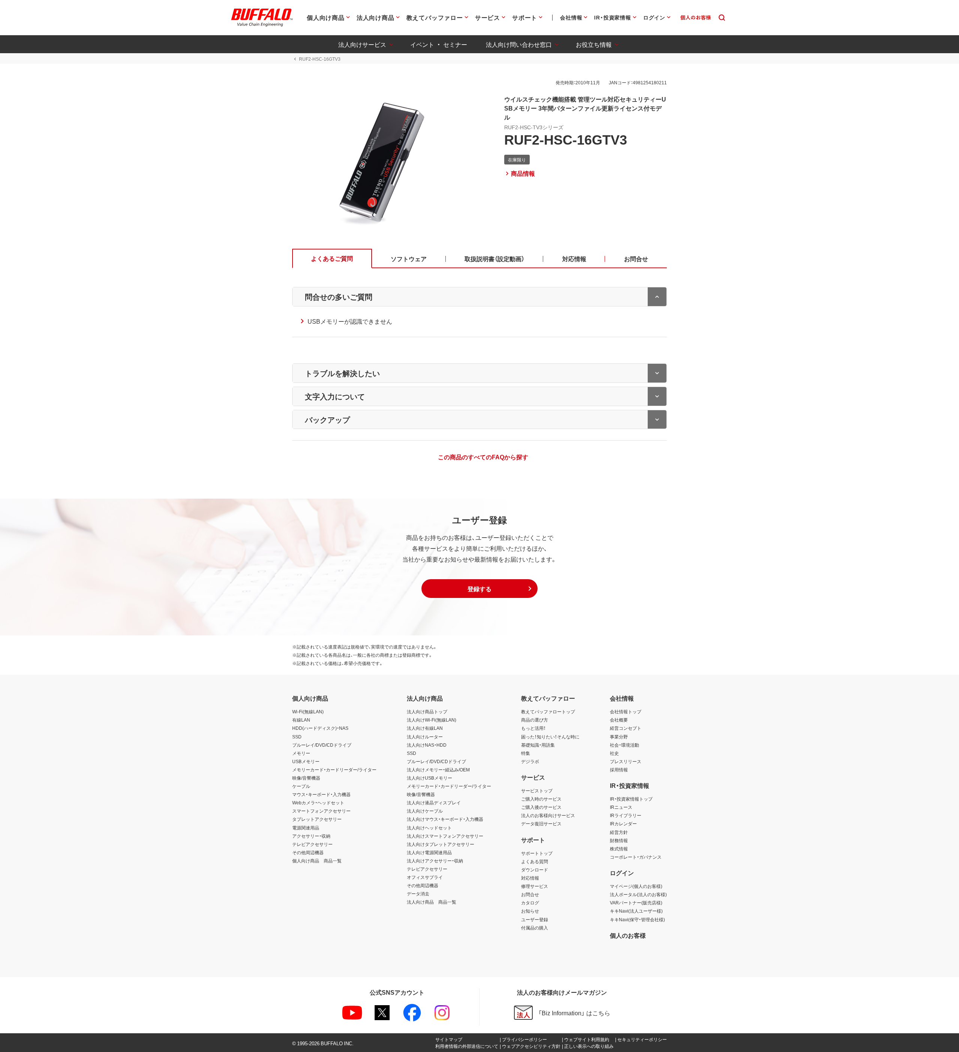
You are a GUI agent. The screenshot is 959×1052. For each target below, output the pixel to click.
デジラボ (530, 761)
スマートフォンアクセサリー (321, 810)
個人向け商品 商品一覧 (317, 860)
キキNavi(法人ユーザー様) (636, 910)
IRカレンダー (623, 823)
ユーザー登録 (534, 919)
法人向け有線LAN (425, 728)
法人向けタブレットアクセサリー (440, 844)
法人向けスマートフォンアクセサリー (445, 835)
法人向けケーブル (425, 810)
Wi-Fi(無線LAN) (308, 711)
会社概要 (619, 719)
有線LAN (301, 719)
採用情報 (619, 769)
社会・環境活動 (624, 744)
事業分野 (619, 736)
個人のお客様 (628, 935)
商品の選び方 (534, 719)
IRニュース (621, 807)
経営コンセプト (625, 728)
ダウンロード (534, 869)
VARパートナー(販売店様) (636, 902)
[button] (479, 588)
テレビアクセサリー (312, 844)
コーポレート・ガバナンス (636, 856)
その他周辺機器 (308, 852)
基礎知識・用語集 (538, 744)
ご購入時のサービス (541, 798)
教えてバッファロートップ (548, 711)
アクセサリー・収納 (311, 835)
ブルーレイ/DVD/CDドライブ (321, 744)
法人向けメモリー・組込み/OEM (438, 769)
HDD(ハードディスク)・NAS (320, 728)
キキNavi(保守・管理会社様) (637, 919)
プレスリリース (625, 761)
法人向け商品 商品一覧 (431, 901)
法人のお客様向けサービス (548, 815)
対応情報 (530, 877)
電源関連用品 (305, 827)
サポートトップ (537, 853)
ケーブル (301, 786)
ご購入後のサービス (541, 807)
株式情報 (619, 848)
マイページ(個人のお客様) (636, 886)
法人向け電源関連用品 (429, 852)
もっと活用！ (533, 728)
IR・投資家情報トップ (631, 798)
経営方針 (619, 832)
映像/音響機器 (306, 777)
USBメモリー (306, 761)
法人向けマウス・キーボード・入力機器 (445, 819)
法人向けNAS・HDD (427, 744)
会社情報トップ (625, 711)
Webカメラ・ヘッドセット (318, 802)
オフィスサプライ (425, 877)
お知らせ (530, 910)
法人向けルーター (425, 736)
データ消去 (418, 893)
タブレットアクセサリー (317, 819)
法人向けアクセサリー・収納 (435, 860)
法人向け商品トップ (427, 711)
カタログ (530, 902)
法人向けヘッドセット (429, 827)
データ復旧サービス (541, 823)
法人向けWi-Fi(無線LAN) (431, 719)
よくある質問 (534, 861)
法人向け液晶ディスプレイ (434, 802)
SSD (297, 736)
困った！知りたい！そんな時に (550, 736)
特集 (525, 753)
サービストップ (537, 790)
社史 (614, 753)
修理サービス (534, 886)
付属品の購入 (534, 927)
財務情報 (619, 840)
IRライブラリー (625, 815)
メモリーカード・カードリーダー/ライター (334, 769)
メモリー (301, 753)
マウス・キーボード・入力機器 (321, 794)
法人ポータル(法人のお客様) (638, 894)
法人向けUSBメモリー (429, 777)
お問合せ (530, 894)
